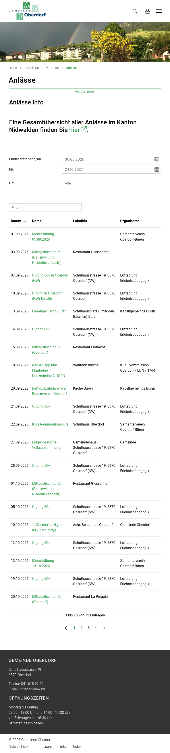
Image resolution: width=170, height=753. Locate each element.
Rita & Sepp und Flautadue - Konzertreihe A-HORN (48, 370)
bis (11, 169)
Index (77, 747)
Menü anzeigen (85, 91)
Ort (11, 183)
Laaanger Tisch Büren (49, 311)
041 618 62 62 (32, 684)
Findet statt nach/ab (25, 159)
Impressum (43, 747)
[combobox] (111, 183)
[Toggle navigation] (158, 11)
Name (37, 221)
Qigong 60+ (41, 329)
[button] (136, 11)
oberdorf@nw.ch (32, 689)
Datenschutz (18, 747)
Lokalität (80, 221)
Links (62, 747)
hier (78, 129)
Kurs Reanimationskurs (50, 424)
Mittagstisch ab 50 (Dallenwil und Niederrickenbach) (46, 257)
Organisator (129, 221)
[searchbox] (111, 183)
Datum (16, 221)
